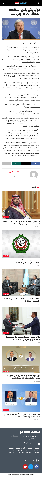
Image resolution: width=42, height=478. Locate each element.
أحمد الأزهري (14, 171)
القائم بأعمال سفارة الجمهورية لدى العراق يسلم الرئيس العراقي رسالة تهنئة (23, 338)
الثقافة (20, 450)
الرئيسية (37, 448)
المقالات (37, 452)
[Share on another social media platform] (6, 163)
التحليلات (29, 452)
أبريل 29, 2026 (37, 420)
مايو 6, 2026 (37, 304)
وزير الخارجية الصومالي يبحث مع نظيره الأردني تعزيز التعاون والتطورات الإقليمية (22, 416)
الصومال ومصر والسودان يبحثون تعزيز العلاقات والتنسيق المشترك (21, 300)
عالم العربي (6, 217)
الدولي (18, 452)
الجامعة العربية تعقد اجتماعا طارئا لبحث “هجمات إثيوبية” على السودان (24, 261)
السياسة (30, 448)
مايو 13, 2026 (37, 227)
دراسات (37, 455)
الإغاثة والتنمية (35, 450)
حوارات (12, 452)
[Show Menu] (38, 3)
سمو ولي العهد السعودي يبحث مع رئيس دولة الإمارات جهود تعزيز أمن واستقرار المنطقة (21, 222)
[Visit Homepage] (21, 3)
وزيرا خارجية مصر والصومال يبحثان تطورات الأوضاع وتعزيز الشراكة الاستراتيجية (23, 377)
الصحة (14, 450)
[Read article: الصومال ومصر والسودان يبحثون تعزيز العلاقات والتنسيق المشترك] (21, 282)
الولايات (18, 448)
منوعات (26, 450)
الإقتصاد (11, 448)
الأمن (24, 448)
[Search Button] (4, 3)
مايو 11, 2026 (37, 265)
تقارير (23, 452)
